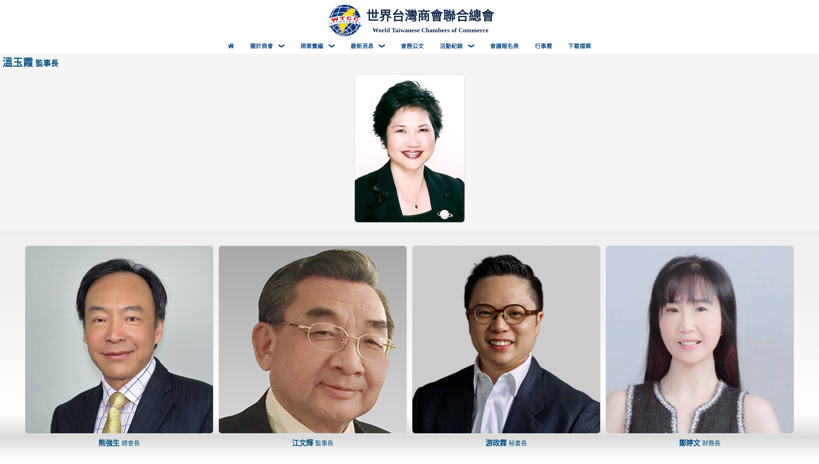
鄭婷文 (699, 443)
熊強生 (119, 443)
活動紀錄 (452, 46)
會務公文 (412, 46)
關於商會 (262, 46)
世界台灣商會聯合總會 (430, 16)
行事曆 (543, 46)
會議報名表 (504, 46)
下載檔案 (579, 46)
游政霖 (506, 443)
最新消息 (363, 46)
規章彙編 (312, 46)
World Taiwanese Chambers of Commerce (430, 30)
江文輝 (312, 443)
